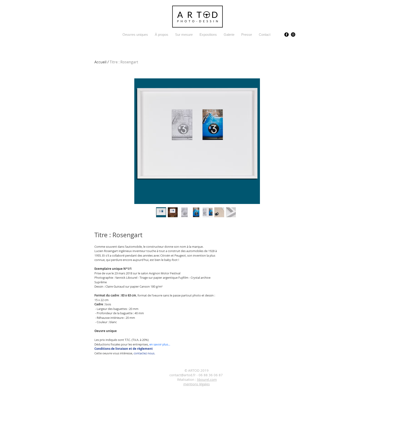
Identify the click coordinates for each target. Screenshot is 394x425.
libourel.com (207, 379)
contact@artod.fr (182, 375)
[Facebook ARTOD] (286, 34)
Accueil (100, 61)
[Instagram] (293, 34)
